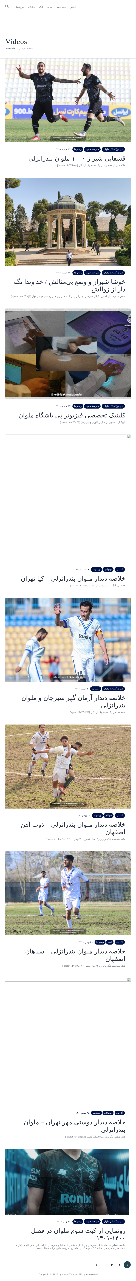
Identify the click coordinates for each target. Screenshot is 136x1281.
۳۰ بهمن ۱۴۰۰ (83, 815)
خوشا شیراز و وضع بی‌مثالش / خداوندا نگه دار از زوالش (69, 285)
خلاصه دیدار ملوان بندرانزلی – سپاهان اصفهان (75, 955)
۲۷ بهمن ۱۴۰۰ (82, 1113)
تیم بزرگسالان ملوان (113, 149)
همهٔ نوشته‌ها (19, 48)
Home (30, 48)
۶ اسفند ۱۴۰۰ (82, 569)
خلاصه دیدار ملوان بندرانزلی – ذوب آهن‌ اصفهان (73, 828)
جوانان (108, 815)
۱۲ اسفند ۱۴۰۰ (63, 406)
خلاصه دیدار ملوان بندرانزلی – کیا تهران (73, 578)
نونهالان (108, 569)
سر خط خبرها (92, 149)
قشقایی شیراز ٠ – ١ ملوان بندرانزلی (76, 158)
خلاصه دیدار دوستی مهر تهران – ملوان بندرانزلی (74, 1126)
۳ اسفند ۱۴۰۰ (81, 688)
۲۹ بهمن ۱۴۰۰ (86, 942)
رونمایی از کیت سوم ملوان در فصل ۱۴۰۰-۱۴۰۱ (78, 1234)
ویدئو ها (78, 149)
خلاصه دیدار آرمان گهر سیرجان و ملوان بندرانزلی (73, 701)
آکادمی (119, 569)
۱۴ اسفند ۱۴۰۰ (63, 272)
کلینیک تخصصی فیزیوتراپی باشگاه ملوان (71, 415)
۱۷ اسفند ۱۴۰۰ (63, 149)
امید (110, 942)
